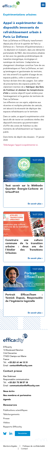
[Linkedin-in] (10, 433)
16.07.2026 (37, 160)
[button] (43, 4)
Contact (24, 449)
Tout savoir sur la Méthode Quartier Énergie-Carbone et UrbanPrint (24, 189)
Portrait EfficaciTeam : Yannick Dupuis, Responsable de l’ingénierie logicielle (24, 298)
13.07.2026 (37, 269)
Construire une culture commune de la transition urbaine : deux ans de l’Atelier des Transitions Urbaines (24, 246)
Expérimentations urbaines (19, 15)
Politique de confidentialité (34, 446)
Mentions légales (10, 446)
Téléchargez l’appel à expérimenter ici (20, 145)
